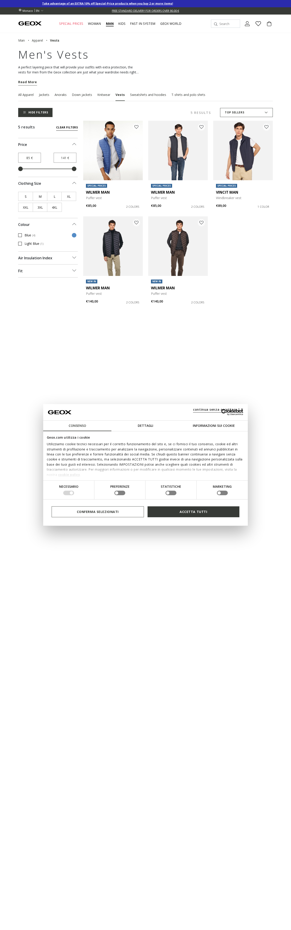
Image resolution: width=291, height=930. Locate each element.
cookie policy (69, 474)
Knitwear (103, 94)
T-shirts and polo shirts (188, 94)
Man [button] (110, 24)
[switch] (119, 493)
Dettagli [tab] (145, 425)
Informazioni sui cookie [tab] (214, 425)
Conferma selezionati (98, 512)
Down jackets (82, 94)
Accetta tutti (193, 512)
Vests (120, 94)
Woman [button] (94, 24)
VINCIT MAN (227, 192)
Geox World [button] (170, 24)
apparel (37, 40)
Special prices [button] (71, 24)
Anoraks (61, 94)
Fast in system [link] (142, 24)
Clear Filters (67, 127)
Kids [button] (121, 24)
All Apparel (26, 94)
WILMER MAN (98, 192)
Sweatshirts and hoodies (148, 94)
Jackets (44, 94)
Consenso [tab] (77, 425)
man (21, 40)
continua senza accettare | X (218, 409)
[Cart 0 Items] (267, 27)
